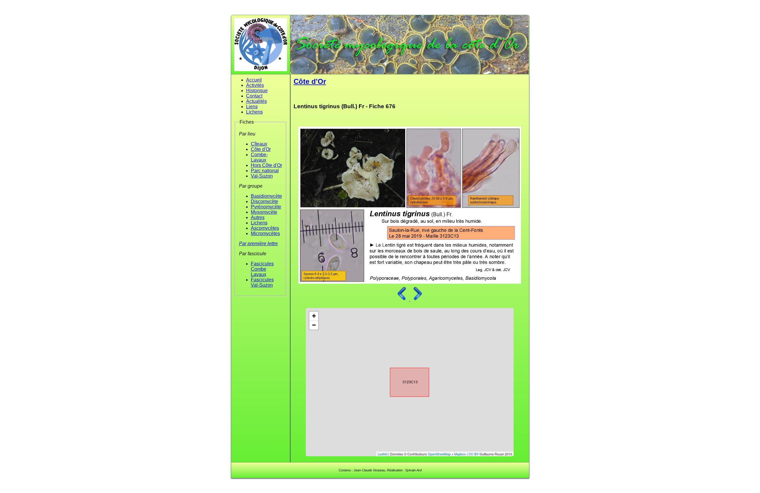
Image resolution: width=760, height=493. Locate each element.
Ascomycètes (265, 228)
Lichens (254, 111)
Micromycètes (265, 233)
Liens (252, 106)
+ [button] (314, 316)
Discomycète (264, 201)
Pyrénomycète (266, 206)
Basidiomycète (266, 196)
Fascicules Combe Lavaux (262, 269)
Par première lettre (258, 243)
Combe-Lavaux (259, 157)
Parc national (265, 170)
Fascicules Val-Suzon (262, 282)
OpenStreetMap (439, 453)
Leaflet (382, 453)
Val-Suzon (262, 175)
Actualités (256, 101)
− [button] (314, 325)
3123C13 (404, 381)
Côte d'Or (261, 149)
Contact (254, 95)
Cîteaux (259, 143)
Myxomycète (264, 212)
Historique (257, 90)
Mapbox (460, 453)
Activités (255, 85)
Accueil (254, 79)
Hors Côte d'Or (266, 165)
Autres (258, 217)
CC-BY (473, 453)
